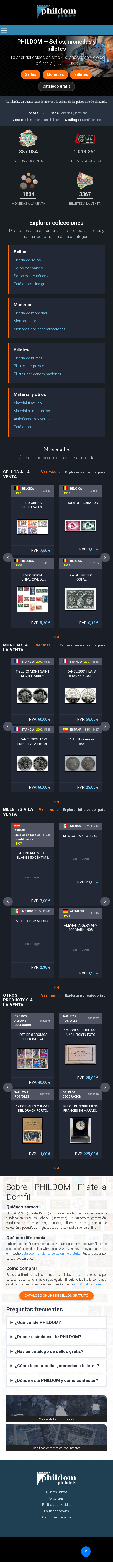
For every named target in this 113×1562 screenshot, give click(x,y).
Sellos (30, 74)
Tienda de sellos (27, 260)
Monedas (55, 74)
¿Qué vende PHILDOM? (38, 1322)
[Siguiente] (105, 557)
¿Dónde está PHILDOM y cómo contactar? (56, 1380)
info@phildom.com (87, 1284)
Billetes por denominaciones (37, 374)
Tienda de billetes (28, 358)
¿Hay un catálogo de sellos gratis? (49, 1351)
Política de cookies (56, 1511)
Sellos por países (28, 268)
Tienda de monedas (30, 313)
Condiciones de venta (56, 1517)
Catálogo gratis (56, 86)
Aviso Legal (56, 1498)
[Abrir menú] (4, 30)
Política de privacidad (56, 1505)
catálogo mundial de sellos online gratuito (51, 1253)
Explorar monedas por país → (85, 645)
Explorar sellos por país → (87, 472)
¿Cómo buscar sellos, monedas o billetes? (57, 1365)
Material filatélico (28, 403)
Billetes (81, 74)
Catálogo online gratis (32, 284)
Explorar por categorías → (87, 995)
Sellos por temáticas (31, 276)
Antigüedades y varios (32, 419)
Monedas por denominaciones (39, 329)
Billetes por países (29, 366)
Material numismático (32, 411)
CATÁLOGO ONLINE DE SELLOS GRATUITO (56, 1295)
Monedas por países (31, 321)
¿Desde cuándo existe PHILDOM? (48, 1336)
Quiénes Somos (56, 1492)
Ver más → (51, 472)
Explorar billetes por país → (86, 809)
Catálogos (22, 427)
